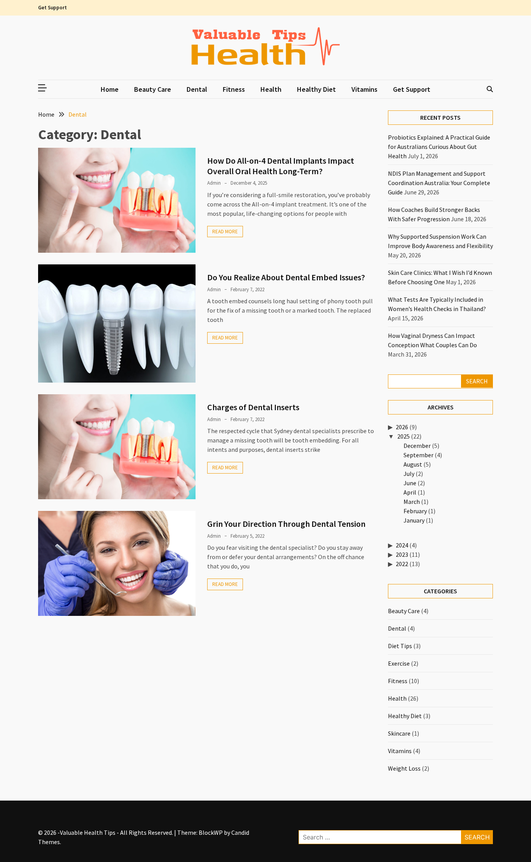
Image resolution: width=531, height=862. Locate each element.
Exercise (399, 663)
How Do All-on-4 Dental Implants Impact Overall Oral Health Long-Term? (280, 165)
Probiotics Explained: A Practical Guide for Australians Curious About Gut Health (439, 146)
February (415, 511)
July (408, 473)
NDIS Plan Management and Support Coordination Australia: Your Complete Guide (439, 183)
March (411, 501)
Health (270, 89)
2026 (402, 427)
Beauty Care (152, 89)
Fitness (234, 89)
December (417, 445)
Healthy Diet (316, 89)
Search (477, 381)
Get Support (52, 7)
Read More (225, 231)
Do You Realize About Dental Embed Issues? (286, 277)
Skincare (399, 733)
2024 (402, 545)
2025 (403, 436)
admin (214, 183)
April (409, 492)
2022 (402, 564)
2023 (402, 554)
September (418, 455)
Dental (197, 89)
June (409, 483)
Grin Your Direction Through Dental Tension (286, 523)
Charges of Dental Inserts (253, 407)
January (413, 520)
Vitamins (364, 89)
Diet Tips (400, 646)
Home (110, 89)
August (412, 464)
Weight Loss (404, 768)
